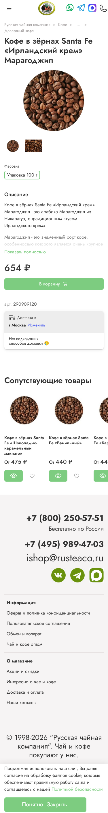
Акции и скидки (23, 671)
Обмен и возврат (24, 633)
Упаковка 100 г (22, 175)
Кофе (62, 24)
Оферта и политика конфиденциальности (48, 613)
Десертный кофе (19, 31)
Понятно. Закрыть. (45, 804)
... (78, 24)
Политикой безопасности (77, 789)
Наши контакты (21, 702)
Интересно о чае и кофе (31, 681)
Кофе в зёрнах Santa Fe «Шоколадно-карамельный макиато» (24, 445)
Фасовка (11, 166)
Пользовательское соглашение (38, 623)
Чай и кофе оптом (24, 644)
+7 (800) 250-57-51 (65, 518)
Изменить (36, 325)
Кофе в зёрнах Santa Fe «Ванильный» (69, 440)
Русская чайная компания (27, 24)
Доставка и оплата (25, 692)
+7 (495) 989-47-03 (64, 544)
